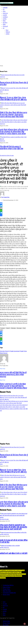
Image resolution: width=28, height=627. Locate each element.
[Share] (14, 215)
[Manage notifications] (24, 624)
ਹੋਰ (3, 28)
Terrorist (5, 353)
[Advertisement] (14, 50)
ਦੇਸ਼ (3, 9)
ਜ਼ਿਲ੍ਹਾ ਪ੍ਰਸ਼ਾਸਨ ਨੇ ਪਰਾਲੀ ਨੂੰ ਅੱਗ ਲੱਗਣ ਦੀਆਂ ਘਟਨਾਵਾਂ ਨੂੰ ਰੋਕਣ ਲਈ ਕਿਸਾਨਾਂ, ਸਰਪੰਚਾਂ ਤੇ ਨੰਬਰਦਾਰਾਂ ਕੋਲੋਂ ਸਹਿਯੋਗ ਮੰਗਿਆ (13, 385)
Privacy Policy (6, 589)
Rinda (1, 353)
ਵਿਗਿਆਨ (8, 32)
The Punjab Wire (5, 197)
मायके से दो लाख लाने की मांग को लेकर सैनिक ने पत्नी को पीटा (13, 541)
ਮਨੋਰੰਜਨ (7, 34)
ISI (9, 351)
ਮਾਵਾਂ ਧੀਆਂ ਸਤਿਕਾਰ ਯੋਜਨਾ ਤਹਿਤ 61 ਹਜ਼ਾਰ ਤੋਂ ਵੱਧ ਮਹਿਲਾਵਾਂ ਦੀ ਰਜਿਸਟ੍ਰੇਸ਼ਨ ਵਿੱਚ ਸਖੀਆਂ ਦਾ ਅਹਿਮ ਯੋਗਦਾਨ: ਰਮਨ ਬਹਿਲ (14, 131)
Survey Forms (6, 594)
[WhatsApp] (14, 210)
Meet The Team (7, 591)
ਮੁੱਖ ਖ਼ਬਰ (12, 155)
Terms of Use (6, 621)
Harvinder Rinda (4, 351)
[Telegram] (14, 213)
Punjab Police (23, 351)
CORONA (5, 7)
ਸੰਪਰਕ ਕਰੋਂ (5, 26)
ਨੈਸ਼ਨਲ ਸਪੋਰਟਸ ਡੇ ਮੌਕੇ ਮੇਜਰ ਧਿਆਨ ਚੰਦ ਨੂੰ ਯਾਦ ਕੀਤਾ (14, 83)
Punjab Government (15, 351)
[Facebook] (14, 203)
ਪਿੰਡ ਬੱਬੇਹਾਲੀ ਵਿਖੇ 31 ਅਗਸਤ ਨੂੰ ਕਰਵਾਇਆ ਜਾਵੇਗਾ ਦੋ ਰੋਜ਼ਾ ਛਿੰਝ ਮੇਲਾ (11, 147)
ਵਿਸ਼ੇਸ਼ (4, 24)
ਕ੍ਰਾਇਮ (5, 19)
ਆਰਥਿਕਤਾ (5, 17)
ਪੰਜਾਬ (4, 11)
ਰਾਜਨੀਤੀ (5, 15)
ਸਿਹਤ (7, 30)
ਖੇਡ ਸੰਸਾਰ (5, 22)
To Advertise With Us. (8, 585)
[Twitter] (14, 206)
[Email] (14, 208)
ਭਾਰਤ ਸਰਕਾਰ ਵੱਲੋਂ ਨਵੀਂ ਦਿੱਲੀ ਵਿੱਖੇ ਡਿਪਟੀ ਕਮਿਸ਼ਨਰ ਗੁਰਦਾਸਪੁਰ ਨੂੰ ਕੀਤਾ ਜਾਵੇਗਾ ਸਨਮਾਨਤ (13, 374)
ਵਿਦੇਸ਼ (4, 20)
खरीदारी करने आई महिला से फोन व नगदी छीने (13, 553)
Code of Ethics (6, 587)
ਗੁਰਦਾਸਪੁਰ (5, 13)
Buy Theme (5, 625)
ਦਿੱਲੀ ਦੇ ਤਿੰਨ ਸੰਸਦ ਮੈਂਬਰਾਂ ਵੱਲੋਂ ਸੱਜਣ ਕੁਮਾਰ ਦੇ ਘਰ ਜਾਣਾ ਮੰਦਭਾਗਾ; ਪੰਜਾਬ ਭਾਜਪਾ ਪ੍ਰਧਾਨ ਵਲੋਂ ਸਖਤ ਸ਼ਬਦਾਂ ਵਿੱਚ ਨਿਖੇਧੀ (13, 114)
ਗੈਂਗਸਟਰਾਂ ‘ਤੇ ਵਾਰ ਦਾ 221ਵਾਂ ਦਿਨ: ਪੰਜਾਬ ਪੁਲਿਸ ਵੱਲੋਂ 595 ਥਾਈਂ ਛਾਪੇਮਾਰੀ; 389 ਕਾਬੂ (13, 98)
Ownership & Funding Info (9, 592)
